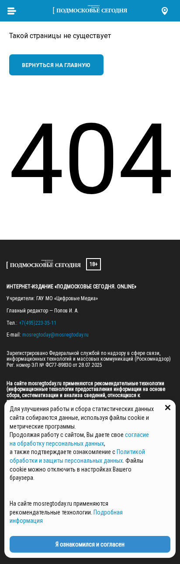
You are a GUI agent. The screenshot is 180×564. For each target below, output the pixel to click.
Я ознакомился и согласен (90, 544)
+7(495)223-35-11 (37, 323)
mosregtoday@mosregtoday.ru (55, 335)
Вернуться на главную (56, 65)
